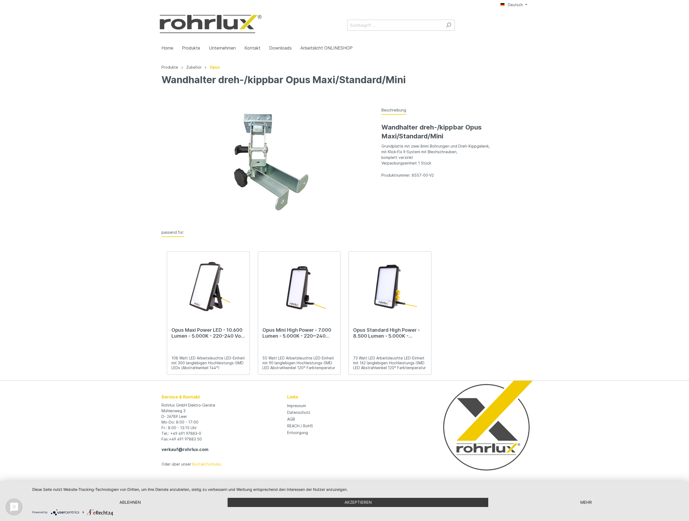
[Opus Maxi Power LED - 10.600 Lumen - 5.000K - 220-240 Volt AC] (208, 287)
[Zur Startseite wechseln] (210, 24)
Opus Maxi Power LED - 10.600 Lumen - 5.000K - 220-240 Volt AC (207, 333)
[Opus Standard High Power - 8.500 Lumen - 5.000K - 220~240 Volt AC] (390, 287)
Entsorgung (297, 432)
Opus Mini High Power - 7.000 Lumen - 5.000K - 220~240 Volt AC (296, 333)
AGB (291, 419)
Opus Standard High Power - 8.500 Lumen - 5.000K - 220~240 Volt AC (386, 333)
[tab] (393, 110)
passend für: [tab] (172, 232)
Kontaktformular (206, 464)
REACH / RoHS (300, 426)
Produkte (169, 67)
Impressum (296, 405)
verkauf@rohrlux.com (184, 449)
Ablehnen (130, 502)
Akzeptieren (358, 502)
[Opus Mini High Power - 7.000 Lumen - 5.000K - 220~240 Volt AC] (299, 287)
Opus (215, 67)
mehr (586, 502)
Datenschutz (298, 412)
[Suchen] (448, 25)
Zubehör (194, 67)
